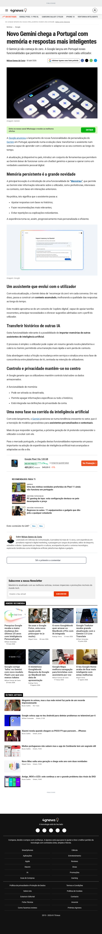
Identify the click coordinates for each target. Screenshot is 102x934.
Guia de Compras (27, 878)
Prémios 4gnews (74, 908)
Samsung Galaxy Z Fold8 (52, 17)
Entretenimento (74, 856)
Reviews (74, 861)
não (41, 526)
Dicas (74, 867)
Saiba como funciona (62, 22)
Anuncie (74, 902)
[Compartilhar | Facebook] (82, 60)
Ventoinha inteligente (88, 17)
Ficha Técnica (27, 902)
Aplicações (27, 856)
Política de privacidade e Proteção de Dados (27, 885)
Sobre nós (27, 891)
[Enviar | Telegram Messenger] (95, 60)
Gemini (10, 142)
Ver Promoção (89, 463)
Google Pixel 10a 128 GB (36, 459)
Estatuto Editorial (27, 897)
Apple (27, 861)
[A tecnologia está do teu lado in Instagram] (44, 830)
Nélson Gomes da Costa (16, 60)
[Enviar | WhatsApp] (91, 60)
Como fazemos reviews (27, 908)
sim (33, 526)
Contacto (74, 897)
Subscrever (61, 594)
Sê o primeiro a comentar (48, 560)
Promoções (74, 872)
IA (27, 872)
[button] (36, 463)
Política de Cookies (74, 891)
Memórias (76, 181)
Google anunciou (17, 138)
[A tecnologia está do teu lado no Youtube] (51, 830)
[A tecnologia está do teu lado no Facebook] (38, 830)
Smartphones (27, 850)
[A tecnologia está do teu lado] (19, 10)
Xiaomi (27, 867)
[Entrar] (94, 10)
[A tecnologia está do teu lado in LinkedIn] (64, 830)
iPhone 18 (70, 17)
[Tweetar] (86, 60)
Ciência (75, 850)
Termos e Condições (74, 885)
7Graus (57, 915)
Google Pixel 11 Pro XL (29, 17)
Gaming (74, 878)
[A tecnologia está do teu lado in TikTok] (58, 830)
